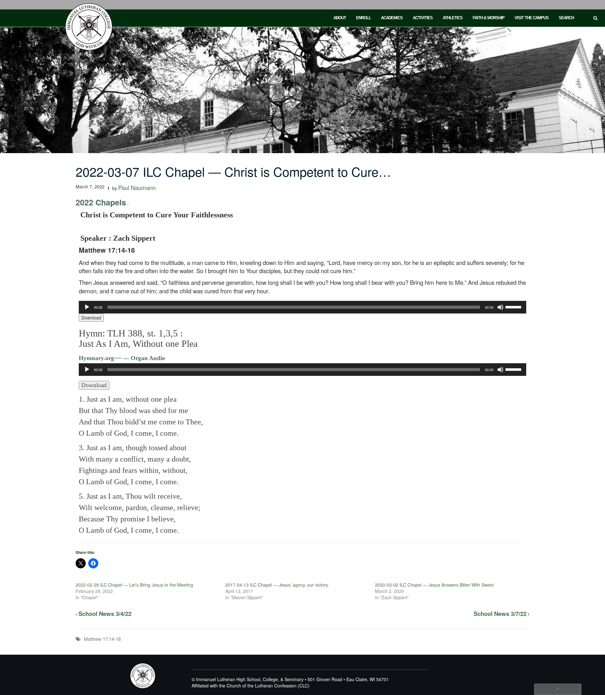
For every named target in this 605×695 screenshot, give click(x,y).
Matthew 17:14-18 (102, 638)
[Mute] (500, 307)
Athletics (453, 17)
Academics (392, 17)
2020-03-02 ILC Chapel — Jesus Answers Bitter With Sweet (434, 585)
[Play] (87, 307)
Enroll (363, 17)
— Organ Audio (143, 358)
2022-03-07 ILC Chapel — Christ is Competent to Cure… (233, 171)
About (339, 17)
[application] (302, 307)
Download (91, 317)
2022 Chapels (101, 202)
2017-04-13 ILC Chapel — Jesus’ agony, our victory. (277, 585)
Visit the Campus (532, 17)
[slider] (514, 306)
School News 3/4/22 (104, 613)
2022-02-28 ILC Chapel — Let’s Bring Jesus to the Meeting (134, 585)
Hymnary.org (96, 358)
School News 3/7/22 (500, 613)
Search (566, 17)
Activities (423, 17)
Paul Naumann (137, 187)
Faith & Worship (488, 17)
